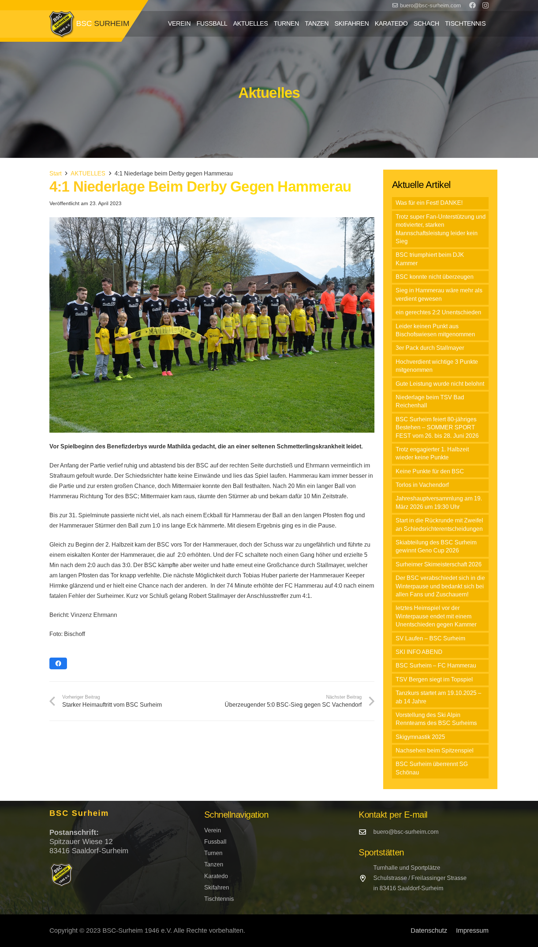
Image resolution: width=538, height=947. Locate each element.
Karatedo (216, 876)
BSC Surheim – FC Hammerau (436, 665)
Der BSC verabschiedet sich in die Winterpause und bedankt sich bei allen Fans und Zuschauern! (440, 586)
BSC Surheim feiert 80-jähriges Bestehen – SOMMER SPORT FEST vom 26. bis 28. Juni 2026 (437, 427)
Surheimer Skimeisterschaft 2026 (439, 564)
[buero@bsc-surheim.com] (366, 831)
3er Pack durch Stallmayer (430, 348)
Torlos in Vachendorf (422, 485)
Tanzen (213, 864)
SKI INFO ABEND (419, 652)
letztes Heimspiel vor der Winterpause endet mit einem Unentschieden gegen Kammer (436, 616)
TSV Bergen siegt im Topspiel (434, 679)
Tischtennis (219, 899)
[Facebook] (472, 5)
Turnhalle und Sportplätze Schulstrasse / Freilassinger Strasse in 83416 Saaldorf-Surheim (420, 878)
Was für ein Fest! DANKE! (429, 203)
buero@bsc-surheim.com (405, 832)
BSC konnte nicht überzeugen (435, 277)
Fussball (215, 842)
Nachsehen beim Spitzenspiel (435, 750)
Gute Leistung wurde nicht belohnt (440, 384)
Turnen (213, 853)
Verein (212, 830)
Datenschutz (429, 930)
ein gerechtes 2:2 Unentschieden (438, 312)
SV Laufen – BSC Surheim (430, 638)
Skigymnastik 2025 (420, 737)
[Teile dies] (58, 663)
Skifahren (216, 887)
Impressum (472, 930)
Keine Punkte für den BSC (430, 471)
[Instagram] (485, 5)
